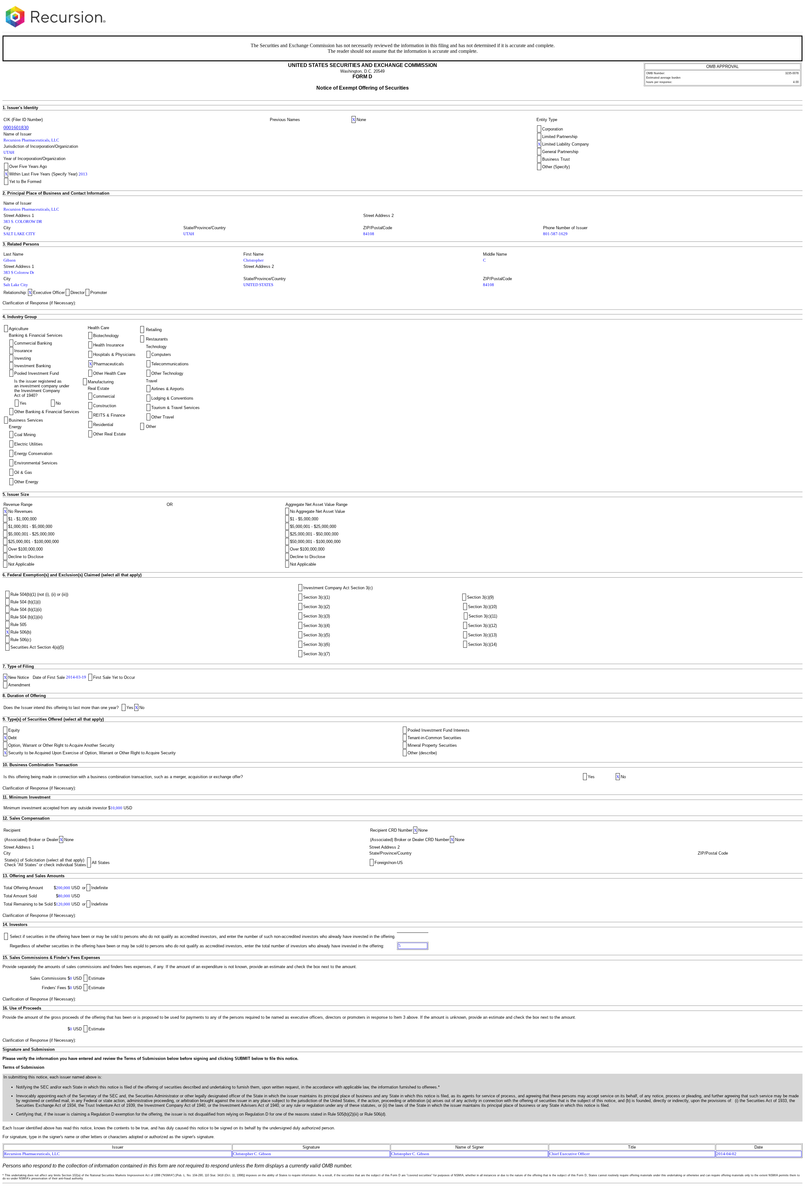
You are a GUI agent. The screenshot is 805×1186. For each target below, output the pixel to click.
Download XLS (791, 15)
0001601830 (16, 127)
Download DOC (775, 15)
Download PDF (783, 15)
